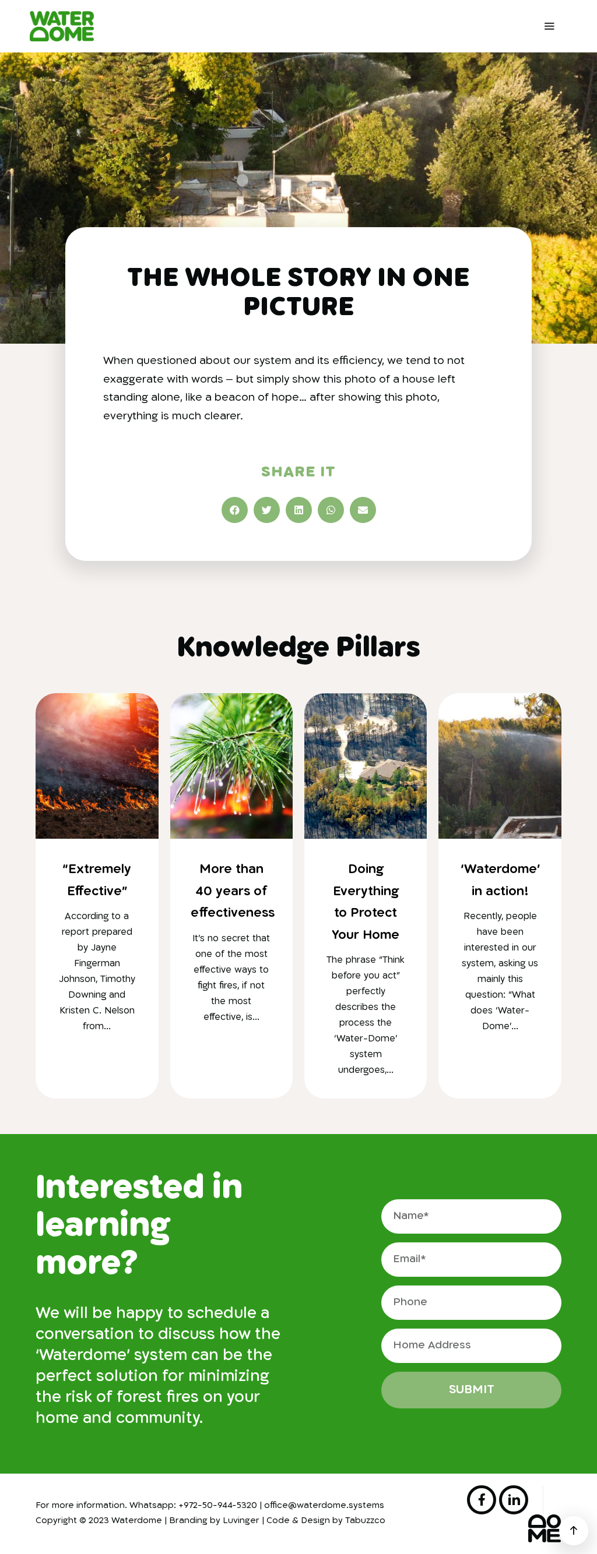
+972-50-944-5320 (217, 1506)
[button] (235, 510)
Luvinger (241, 1521)
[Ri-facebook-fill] (481, 1499)
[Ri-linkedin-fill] (513, 1499)
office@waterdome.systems (324, 1506)
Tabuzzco (365, 1521)
